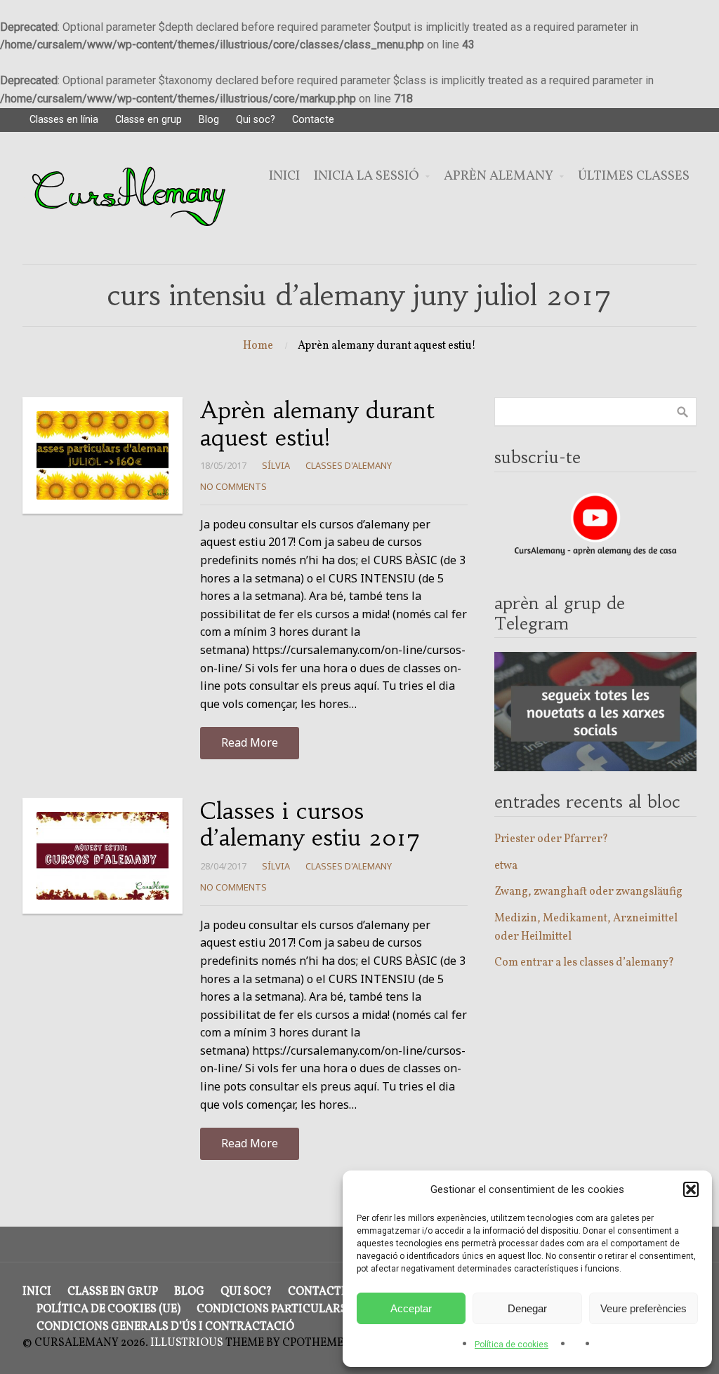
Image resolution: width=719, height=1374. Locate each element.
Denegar (527, 1308)
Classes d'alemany (348, 465)
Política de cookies (511, 1344)
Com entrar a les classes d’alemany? (584, 963)
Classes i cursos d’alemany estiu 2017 (310, 824)
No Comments (233, 486)
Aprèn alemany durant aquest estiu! (317, 423)
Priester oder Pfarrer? (551, 839)
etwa (505, 866)
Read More (249, 742)
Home (258, 346)
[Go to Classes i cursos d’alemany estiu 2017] (103, 856)
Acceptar (411, 1308)
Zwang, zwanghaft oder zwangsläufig (588, 892)
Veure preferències (643, 1308)
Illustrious (186, 1343)
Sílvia (276, 465)
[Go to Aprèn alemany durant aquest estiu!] (103, 455)
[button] (691, 1189)
